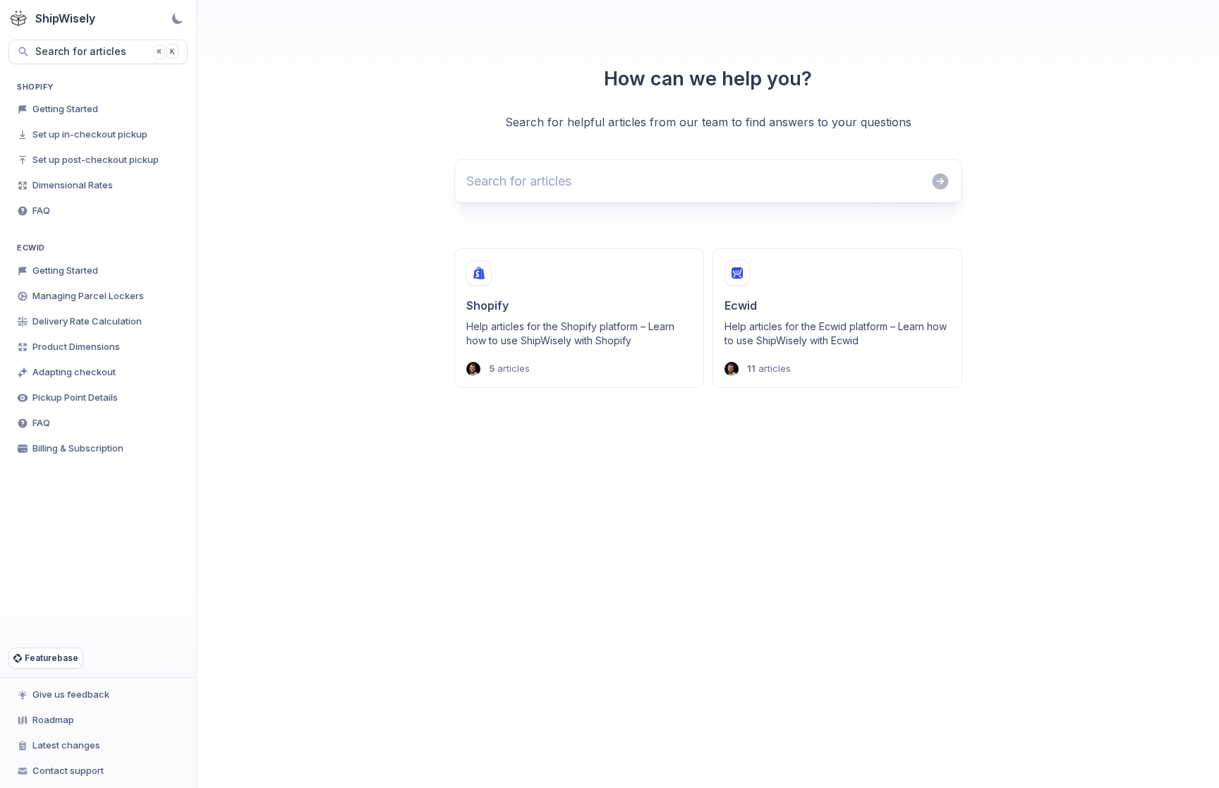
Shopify (35, 87)
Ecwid (31, 248)
